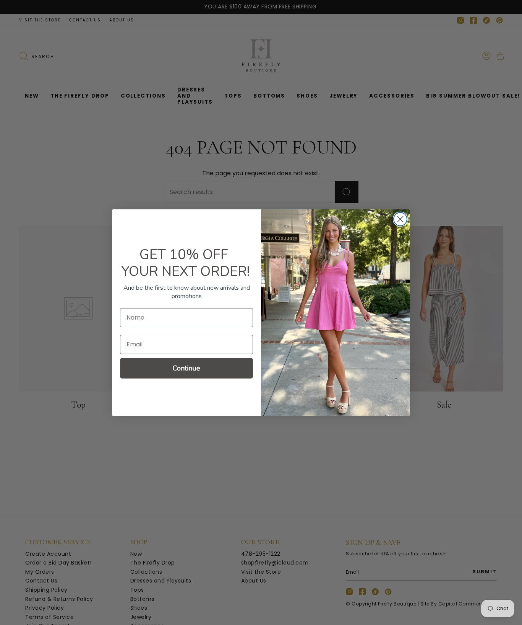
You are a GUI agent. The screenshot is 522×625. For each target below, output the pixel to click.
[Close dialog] (400, 219)
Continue (186, 368)
